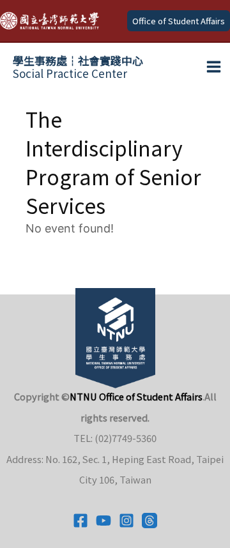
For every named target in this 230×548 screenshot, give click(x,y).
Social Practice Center (78, 66)
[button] (178, 20)
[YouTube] (103, 520)
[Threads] (149, 520)
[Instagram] (126, 520)
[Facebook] (80, 520)
